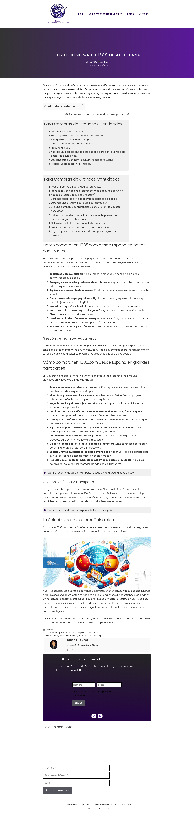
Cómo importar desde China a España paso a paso (104, 472)
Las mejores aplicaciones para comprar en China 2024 (72, 632)
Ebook (130, 13)
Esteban (104, 62)
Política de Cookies (123, 804)
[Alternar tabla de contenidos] (79, 106)
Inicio (80, 13)
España (49, 629)
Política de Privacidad (103, 804)
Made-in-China (131, 262)
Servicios (143, 13)
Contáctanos (85, 804)
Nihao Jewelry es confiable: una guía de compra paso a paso (75, 635)
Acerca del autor (70, 804)
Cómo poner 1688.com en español (94, 510)
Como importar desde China (104, 13)
